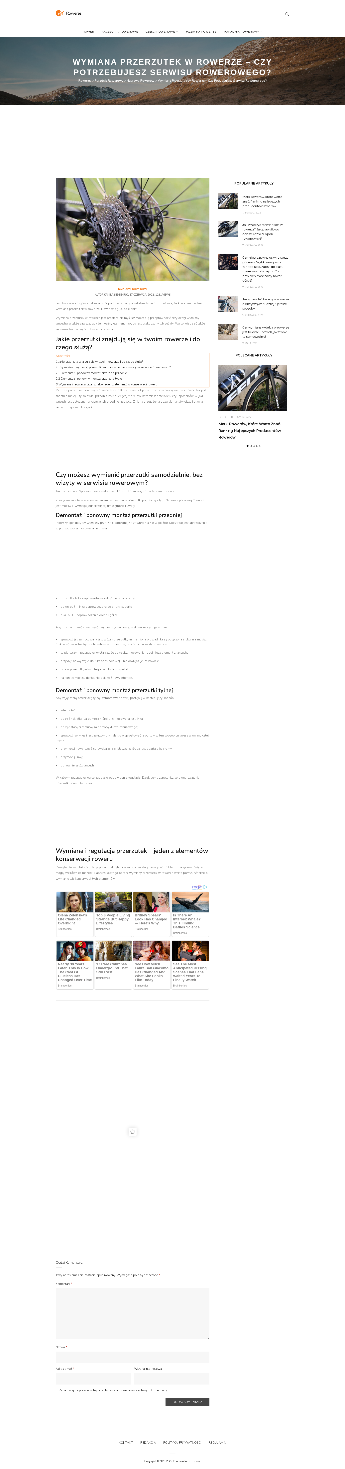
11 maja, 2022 (250, 343)
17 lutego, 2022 (251, 213)
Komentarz (64, 1284)
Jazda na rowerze (201, 31)
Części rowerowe (161, 31)
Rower (88, 31)
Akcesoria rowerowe (120, 31)
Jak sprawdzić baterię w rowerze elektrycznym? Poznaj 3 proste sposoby (265, 303)
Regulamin (217, 1443)
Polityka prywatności (182, 1443)
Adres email (65, 1369)
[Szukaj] (287, 14)
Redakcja (148, 1443)
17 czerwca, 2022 (252, 315)
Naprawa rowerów (132, 289)
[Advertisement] (132, 149)
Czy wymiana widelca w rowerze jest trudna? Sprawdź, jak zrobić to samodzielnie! (265, 332)
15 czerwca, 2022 (252, 245)
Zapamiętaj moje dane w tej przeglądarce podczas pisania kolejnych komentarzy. (113, 1390)
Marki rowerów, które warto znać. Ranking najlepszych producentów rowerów (262, 201)
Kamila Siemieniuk (116, 295)
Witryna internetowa (148, 1369)
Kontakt (126, 1443)
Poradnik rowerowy (242, 31)
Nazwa (61, 1347)
